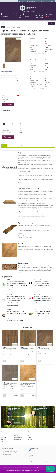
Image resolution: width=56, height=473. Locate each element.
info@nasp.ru (40, 13)
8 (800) (39, 17)
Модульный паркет (4, 441)
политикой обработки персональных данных (31, 467)
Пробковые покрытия (18, 437)
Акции (49, 16)
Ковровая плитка (17, 439)
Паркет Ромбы (3, 439)
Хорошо (50, 469)
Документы (30, 439)
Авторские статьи (45, 434)
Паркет (2, 434)
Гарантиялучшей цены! (23, 95)
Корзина (50, 14)
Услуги (29, 437)
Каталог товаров (32, 456)
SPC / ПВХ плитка (17, 435)
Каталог (3, 27)
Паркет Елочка (3, 437)
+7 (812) (39, 15)
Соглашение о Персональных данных (35, 459)
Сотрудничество (31, 435)
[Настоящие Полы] (28, 8)
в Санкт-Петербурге (16, 13)
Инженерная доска (4, 435)
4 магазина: (5, 13)
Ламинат (16, 434)
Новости (43, 435)
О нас (29, 434)
